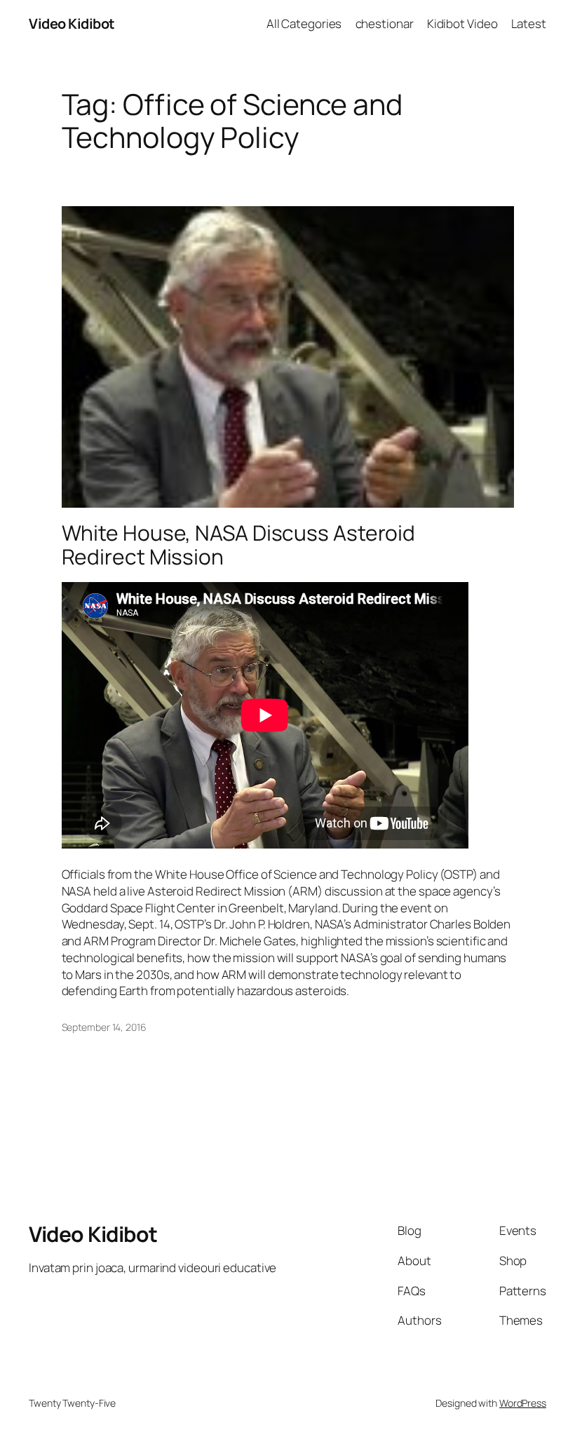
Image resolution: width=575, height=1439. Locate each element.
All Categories (304, 23)
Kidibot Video (462, 23)
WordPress (522, 1403)
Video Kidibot (72, 23)
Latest (528, 23)
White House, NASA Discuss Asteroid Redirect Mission (239, 544)
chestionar (385, 23)
